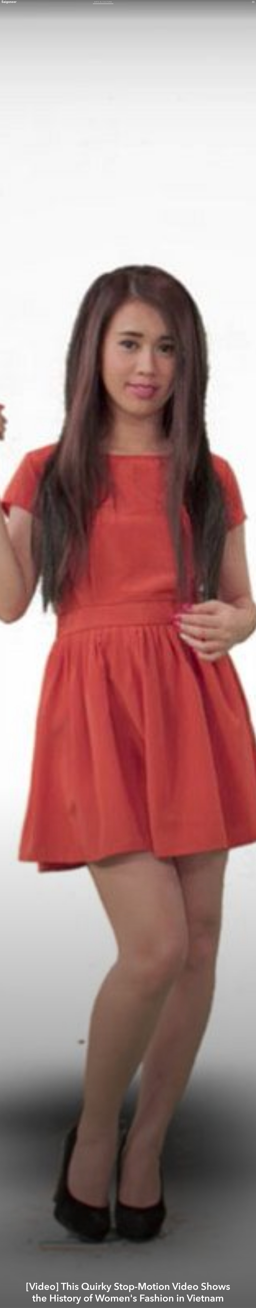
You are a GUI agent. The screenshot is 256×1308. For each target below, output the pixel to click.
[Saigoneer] (9, 2)
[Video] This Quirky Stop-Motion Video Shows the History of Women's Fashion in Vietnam (128, 1292)
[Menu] (253, 2)
